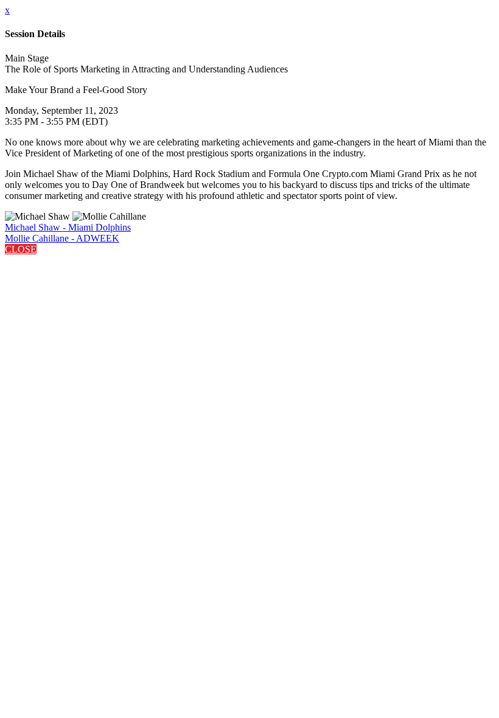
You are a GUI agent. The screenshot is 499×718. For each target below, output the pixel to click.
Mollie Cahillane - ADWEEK (62, 238)
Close (21, 249)
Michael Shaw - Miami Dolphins (68, 227)
